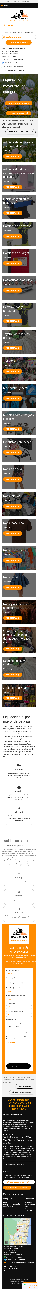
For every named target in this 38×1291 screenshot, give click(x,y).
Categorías (29, 1210)
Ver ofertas (12, 156)
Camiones (28, 1202)
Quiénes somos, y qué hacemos (15, 1164)
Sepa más (12, 1159)
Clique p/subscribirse (19, 42)
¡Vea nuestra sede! (17, 113)
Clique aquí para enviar (18, 1066)
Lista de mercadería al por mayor (18, 1032)
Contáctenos (8, 1206)
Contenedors (30, 1204)
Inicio (5, 1202)
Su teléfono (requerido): (13, 988)
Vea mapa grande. (9, 1271)
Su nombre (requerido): (13, 970)
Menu (6, 5)
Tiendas (27, 1208)
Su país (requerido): (12, 1003)
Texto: (11, 1250)
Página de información (11, 1204)
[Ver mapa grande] (17, 1244)
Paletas (27, 1206)
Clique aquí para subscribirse (17, 1187)
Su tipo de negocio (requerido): (15, 1011)
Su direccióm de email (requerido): (16, 995)
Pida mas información (18, 103)
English (14, 983)
